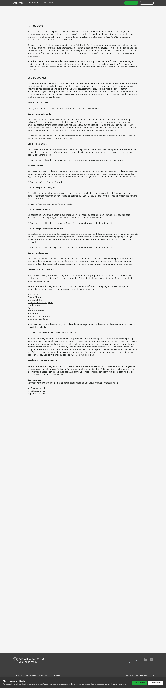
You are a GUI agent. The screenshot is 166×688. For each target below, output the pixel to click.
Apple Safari (33, 294)
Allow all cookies (139, 682)
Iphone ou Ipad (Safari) (38, 318)
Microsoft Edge (35, 299)
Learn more (122, 684)
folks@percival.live (36, 391)
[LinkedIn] (145, 659)
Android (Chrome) (36, 310)
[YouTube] (151, 659)
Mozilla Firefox (34, 305)
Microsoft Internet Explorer (40, 302)
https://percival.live (79, 34)
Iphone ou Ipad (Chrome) (39, 316)
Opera (31, 308)
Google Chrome (35, 297)
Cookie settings (156, 682)
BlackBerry (33, 313)
